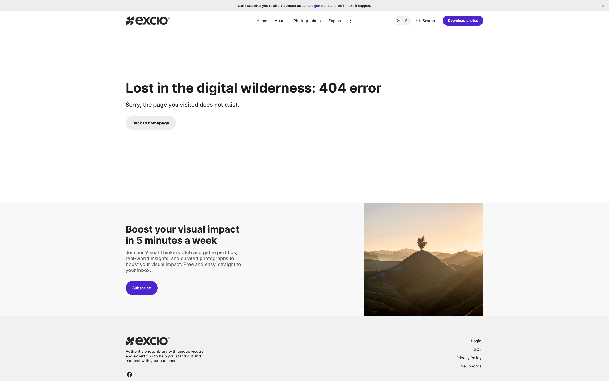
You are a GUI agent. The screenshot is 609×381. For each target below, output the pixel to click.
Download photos (463, 20)
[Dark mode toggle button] (402, 20)
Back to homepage (150, 123)
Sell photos (471, 366)
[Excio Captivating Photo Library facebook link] (129, 375)
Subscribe (141, 288)
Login (476, 340)
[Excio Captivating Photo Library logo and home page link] (148, 20)
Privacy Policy (468, 357)
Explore (335, 20)
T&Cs (476, 349)
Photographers (307, 20)
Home (261, 20)
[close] (603, 6)
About (280, 20)
